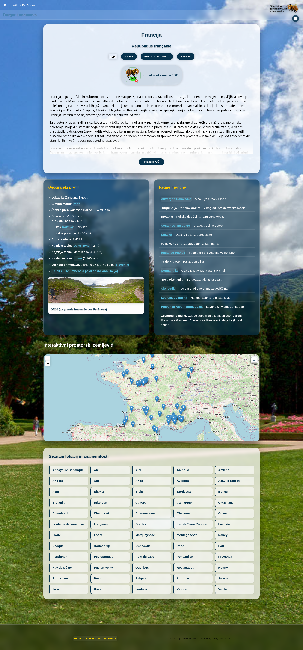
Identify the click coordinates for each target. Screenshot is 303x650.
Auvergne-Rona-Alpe (176, 199)
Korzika (67, 227)
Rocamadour (186, 567)
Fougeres (101, 524)
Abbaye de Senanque (68, 470)
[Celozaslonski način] (254, 360)
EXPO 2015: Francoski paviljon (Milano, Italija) (85, 271)
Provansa (225, 556)
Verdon (182, 589)
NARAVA (186, 56)
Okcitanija (168, 288)
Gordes (140, 524)
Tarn (55, 589)
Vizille (222, 589)
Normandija (169, 270)
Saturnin (183, 578)
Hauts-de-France (173, 252)
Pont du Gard (145, 556)
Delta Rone (81, 245)
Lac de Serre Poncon (192, 524)
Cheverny (184, 513)
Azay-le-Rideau (229, 480)
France (15, 5)
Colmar (223, 513)
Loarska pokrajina (174, 297)
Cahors (140, 502)
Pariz (76, 203)
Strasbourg (226, 578)
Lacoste (224, 524)
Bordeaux (184, 491)
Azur (55, 491)
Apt (96, 480)
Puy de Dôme (62, 567)
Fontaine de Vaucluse (68, 524)
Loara (78, 258)
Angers (57, 480)
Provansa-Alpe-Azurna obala (182, 306)
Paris (180, 546)
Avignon (183, 480)
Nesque (58, 546)
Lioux (56, 535)
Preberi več (151, 162)
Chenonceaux (145, 513)
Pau (221, 546)
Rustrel (99, 578)
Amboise (183, 470)
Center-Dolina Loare (175, 225)
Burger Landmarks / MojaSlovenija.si (95, 638)
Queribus (142, 567)
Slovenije (122, 264)
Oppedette (143, 546)
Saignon (141, 578)
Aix (96, 470)
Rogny (223, 567)
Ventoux (141, 589)
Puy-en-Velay (103, 567)
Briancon (100, 502)
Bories (223, 491)
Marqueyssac (145, 535)
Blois (139, 491)
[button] (175, 422)
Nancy (223, 535)
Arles (139, 480)
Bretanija (58, 502)
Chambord (60, 513)
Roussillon (60, 578)
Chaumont (101, 513)
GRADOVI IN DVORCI (156, 56)
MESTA (129, 56)
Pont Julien (185, 556)
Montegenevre (187, 535)
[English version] (113, 56)
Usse (97, 589)
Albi (138, 470)
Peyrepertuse (103, 556)
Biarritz (99, 491)
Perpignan (59, 556)
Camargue (184, 502)
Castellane (226, 502)
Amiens (223, 470)
